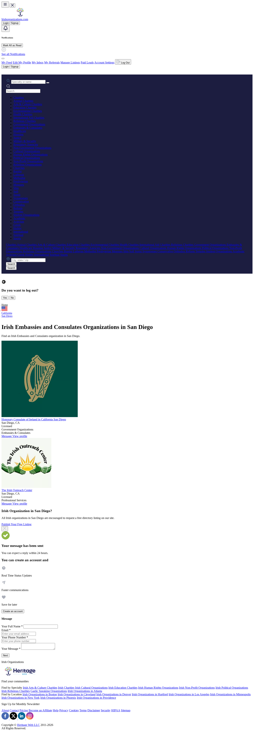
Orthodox (19, 204)
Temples (18, 211)
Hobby (17, 228)
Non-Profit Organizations (28, 161)
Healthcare (19, 131)
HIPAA (115, 710)
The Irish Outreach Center (16, 490)
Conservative (21, 201)
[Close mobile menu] (12, 5)
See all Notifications (13, 54)
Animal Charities (23, 100)
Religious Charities (24, 121)
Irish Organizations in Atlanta (85, 691)
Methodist (19, 178)
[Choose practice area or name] (47, 82)
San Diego (6, 316)
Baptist (17, 171)
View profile (19, 436)
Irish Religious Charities (15, 691)
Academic (19, 218)
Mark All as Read (12, 45)
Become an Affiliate (40, 710)
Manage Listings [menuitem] (70, 62)
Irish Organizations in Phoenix (58, 697)
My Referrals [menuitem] (52, 62)
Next (5, 655)
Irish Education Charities (122, 687)
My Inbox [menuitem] (38, 62)
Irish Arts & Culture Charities (40, 687)
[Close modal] (4, 528)
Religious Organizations (27, 164)
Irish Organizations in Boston (39, 694)
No (12, 297)
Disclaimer (93, 710)
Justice (17, 137)
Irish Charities (66, 687)
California (6, 313)
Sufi (15, 191)
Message (6, 436)
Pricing (24, 710)
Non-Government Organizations (32, 147)
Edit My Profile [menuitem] (22, 62)
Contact (14, 710)
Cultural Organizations (26, 151)
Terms (83, 710)
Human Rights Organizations (30, 154)
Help (56, 710)
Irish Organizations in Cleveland (77, 694)
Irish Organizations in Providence (96, 697)
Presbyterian (20, 181)
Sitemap (125, 710)
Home (4, 304)
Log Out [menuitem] (125, 62)
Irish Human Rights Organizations (158, 687)
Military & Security (24, 141)
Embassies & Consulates (27, 127)
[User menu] (2, 58)
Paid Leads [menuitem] (87, 62)
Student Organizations (26, 214)
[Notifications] (5, 28)
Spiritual (18, 235)
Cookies (74, 710)
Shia (16, 188)
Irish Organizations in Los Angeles (189, 694)
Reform (17, 208)
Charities (18, 97)
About (5, 710)
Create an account (13, 611)
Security (105, 710)
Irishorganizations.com (14, 19)
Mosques (18, 184)
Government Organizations (29, 124)
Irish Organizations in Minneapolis (230, 694)
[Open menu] (5, 4)
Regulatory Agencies (25, 144)
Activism (18, 221)
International (20, 231)
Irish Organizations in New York (20, 697)
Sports (17, 238)
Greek (17, 225)
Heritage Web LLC (28, 724)
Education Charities (24, 107)
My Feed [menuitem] (6, 62)
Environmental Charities (27, 111)
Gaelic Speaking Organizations (48, 691)
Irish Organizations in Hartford (150, 694)
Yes (5, 297)
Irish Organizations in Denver (113, 694)
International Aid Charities (28, 117)
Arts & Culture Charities (27, 104)
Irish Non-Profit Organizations (197, 687)
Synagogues (20, 198)
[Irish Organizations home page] (20, 16)
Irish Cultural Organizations (91, 687)
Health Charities (22, 114)
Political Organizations (26, 157)
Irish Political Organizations (232, 687)
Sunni (16, 194)
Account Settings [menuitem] (104, 62)
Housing (18, 134)
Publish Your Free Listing (16, 524)
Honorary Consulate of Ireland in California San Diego (33, 419)
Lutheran (18, 174)
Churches (19, 168)
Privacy (63, 710)
